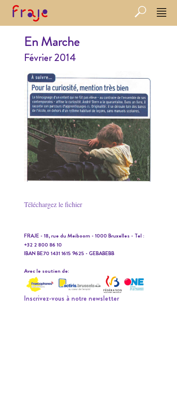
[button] (162, 13)
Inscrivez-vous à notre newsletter (71, 298)
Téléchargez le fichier (53, 204)
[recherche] (140, 16)
